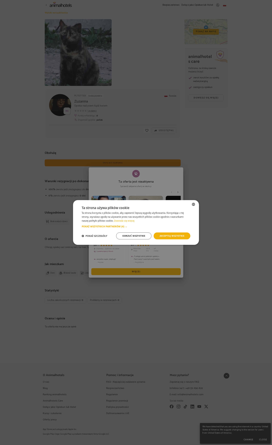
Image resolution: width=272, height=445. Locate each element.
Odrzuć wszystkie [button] (133, 235)
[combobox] (193, 204)
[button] (136, 226)
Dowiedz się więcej (124, 220)
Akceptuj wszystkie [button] (172, 235)
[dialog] (136, 222)
